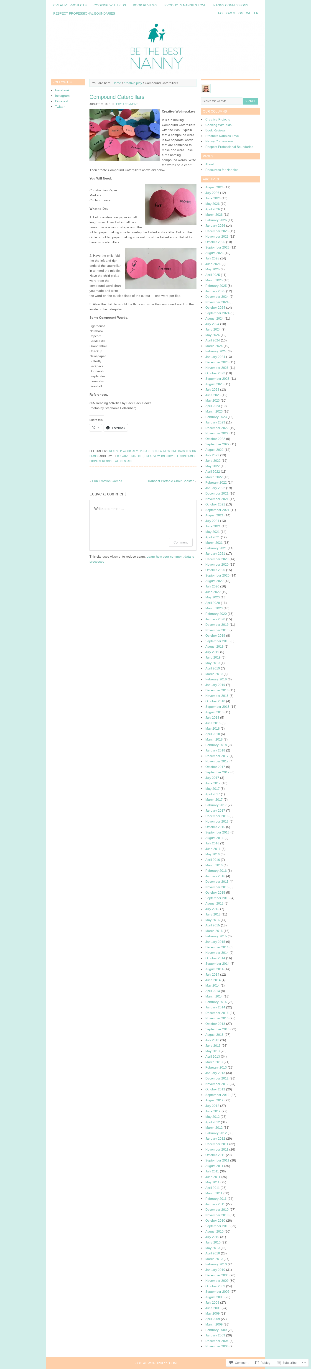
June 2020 (213, 592)
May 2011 (212, 1182)
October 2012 (215, 1089)
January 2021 (215, 553)
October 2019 (215, 635)
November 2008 (217, 1346)
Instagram (62, 95)
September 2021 (217, 510)
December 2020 (217, 559)
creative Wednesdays (170, 451)
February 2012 (216, 1133)
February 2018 (216, 745)
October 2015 (215, 892)
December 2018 (217, 690)
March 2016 (214, 865)
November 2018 (217, 695)
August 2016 (214, 838)
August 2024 (214, 318)
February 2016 (216, 870)
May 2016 (212, 854)
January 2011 (215, 1204)
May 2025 (212, 269)
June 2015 (213, 914)
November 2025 (217, 236)
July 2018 (212, 717)
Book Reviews (145, 5)
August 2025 (214, 253)
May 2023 (212, 400)
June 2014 (213, 980)
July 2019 (212, 652)
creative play (133, 83)
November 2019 (217, 630)
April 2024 (212, 340)
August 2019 (214, 646)
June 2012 (213, 1111)
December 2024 (217, 296)
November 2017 (217, 761)
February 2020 (216, 613)
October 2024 (215, 307)
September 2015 (217, 898)
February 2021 (216, 548)
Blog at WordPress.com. (155, 1363)
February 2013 (216, 1067)
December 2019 (217, 624)
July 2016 (212, 843)
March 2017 (214, 799)
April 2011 (212, 1188)
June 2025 (213, 264)
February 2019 (216, 679)
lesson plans (185, 456)
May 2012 (212, 1116)
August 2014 (214, 969)
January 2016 (215, 876)
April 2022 (212, 471)
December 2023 (217, 362)
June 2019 (213, 657)
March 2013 (214, 1062)
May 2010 (212, 1248)
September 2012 (217, 1095)
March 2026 (214, 214)
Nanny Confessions (230, 5)
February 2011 (216, 1198)
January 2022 (215, 488)
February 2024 (216, 351)
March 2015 (214, 931)
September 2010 (217, 1226)
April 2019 (212, 668)
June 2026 (213, 198)
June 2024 (213, 329)
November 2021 (217, 499)
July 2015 (212, 909)
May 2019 (212, 663)
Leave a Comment (126, 104)
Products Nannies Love (185, 5)
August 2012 (214, 1100)
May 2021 (212, 531)
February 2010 (216, 1264)
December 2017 (217, 756)
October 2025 (215, 242)
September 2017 (217, 772)
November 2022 (217, 433)
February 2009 (216, 1330)
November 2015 (217, 887)
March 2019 (214, 674)
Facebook (62, 90)
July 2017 (212, 777)
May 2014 (212, 985)
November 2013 (217, 1018)
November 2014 (217, 952)
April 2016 (212, 859)
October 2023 (215, 373)
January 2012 (215, 1138)
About (209, 164)
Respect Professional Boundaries (84, 13)
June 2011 (212, 1177)
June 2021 (213, 526)
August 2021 (214, 515)
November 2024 (217, 302)
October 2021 (215, 504)
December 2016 (217, 816)
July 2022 (212, 455)
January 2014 (215, 1007)
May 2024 (212, 335)
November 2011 (216, 1149)
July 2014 (212, 974)
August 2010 (214, 1231)
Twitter (60, 106)
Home (116, 83)
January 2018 (215, 750)
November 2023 (217, 367)
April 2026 (212, 209)
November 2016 (217, 821)
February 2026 (216, 220)
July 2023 (212, 389)
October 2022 (215, 439)
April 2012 (212, 1122)
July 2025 (212, 258)
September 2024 (217, 313)
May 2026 (212, 203)
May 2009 (212, 1313)
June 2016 (213, 849)
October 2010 (215, 1220)
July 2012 (212, 1106)
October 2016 (215, 827)
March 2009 (214, 1324)
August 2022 (214, 449)
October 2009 (215, 1286)
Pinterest (61, 101)
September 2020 (217, 575)
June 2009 (213, 1308)
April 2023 (212, 406)
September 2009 (217, 1291)
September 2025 (217, 247)
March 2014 (214, 996)
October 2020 (215, 570)
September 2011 (217, 1160)
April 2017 (212, 794)
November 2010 (217, 1215)
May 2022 (212, 466)
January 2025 (215, 291)
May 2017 (212, 788)
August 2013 (214, 1034)
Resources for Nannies (221, 170)
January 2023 (215, 422)
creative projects (140, 451)
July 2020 (212, 586)
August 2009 (214, 1297)
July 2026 (212, 193)
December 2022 (217, 428)
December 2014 (217, 947)
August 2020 (214, 581)
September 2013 (217, 1029)
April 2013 (212, 1056)
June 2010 (213, 1242)
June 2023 (213, 395)
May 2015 (212, 920)
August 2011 (214, 1166)
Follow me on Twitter (238, 13)
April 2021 (212, 537)
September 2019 (217, 641)
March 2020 (214, 608)
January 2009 (215, 1335)
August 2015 (214, 903)
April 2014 (212, 991)
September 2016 (217, 832)
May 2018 (212, 728)
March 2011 (213, 1193)
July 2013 (212, 1040)
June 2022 (213, 460)
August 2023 (214, 384)
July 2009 (212, 1302)
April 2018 (212, 734)
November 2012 (217, 1084)
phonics (95, 461)
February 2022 (216, 482)
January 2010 (215, 1270)
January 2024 (215, 357)
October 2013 (215, 1023)
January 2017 (215, 810)
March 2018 (214, 739)
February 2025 (216, 285)
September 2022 (217, 444)
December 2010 (217, 1209)
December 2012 (217, 1078)
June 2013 (213, 1045)
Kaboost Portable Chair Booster (171, 481)
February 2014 (216, 1002)
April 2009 (212, 1319)
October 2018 (215, 701)
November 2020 (217, 564)
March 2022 (214, 477)
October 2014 (215, 958)
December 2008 (217, 1341)
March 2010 (214, 1259)
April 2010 (212, 1253)
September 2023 (217, 378)
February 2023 (216, 417)
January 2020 (215, 619)
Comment (180, 542)
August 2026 (214, 187)
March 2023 (214, 411)
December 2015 (217, 881)
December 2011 (216, 1144)
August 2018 (214, 712)
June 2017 (213, 783)
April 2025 (212, 275)
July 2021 (212, 521)
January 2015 (215, 941)
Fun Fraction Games (107, 481)
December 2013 (217, 1013)
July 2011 (212, 1171)
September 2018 (217, 706)
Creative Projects (70, 5)
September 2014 (217, 963)
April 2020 (212, 603)
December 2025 (217, 231)
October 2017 (215, 767)
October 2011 (215, 1155)
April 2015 (212, 925)
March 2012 (214, 1127)
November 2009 (217, 1280)
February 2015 (216, 936)
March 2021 (214, 542)
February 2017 (216, 805)
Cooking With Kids (110, 5)
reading (108, 461)
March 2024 (214, 346)
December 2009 (217, 1275)
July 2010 (212, 1237)
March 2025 (214, 280)
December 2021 (217, 493)
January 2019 (215, 685)
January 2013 (215, 1073)
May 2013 (212, 1051)
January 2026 (215, 225)
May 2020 (212, 597)
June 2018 (213, 723)
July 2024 (212, 324)
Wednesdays (123, 461)
